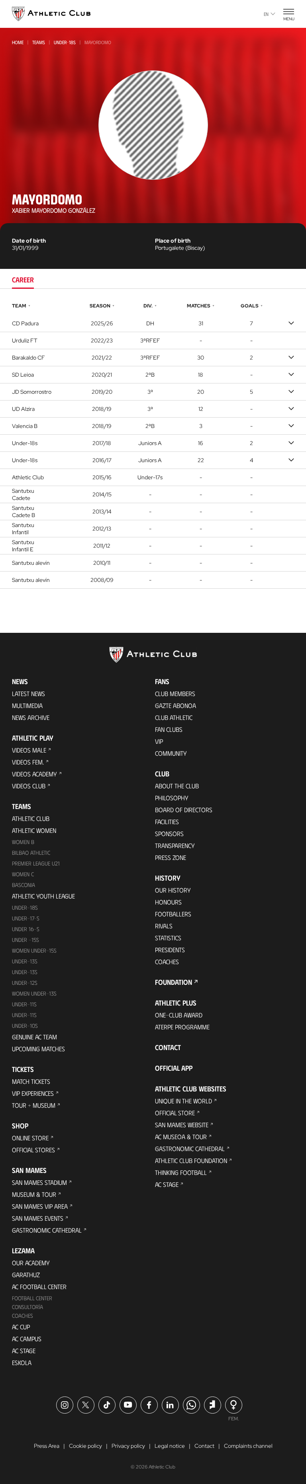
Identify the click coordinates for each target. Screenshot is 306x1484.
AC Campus (26, 1338)
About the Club (177, 786)
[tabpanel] (153, 445)
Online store (30, 1138)
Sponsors (169, 833)
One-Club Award (178, 1015)
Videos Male (29, 750)
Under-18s (65, 42)
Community (171, 753)
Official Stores (33, 1149)
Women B (23, 841)
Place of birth (172, 240)
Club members (175, 693)
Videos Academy (34, 774)
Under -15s (25, 939)
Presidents (170, 949)
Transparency (175, 845)
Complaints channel (248, 1445)
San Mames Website (181, 1124)
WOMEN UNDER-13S (34, 993)
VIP (159, 741)
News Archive (30, 717)
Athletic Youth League (43, 896)
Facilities (167, 821)
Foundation (173, 982)
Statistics (168, 937)
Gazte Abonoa (175, 705)
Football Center (32, 1298)
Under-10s (25, 1025)
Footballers (173, 914)
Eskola (21, 1362)
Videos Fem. (28, 762)
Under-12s (24, 982)
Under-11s (24, 1014)
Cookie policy (85, 1445)
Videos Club (28, 786)
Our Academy (31, 1262)
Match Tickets (31, 1081)
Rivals (164, 926)
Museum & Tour (34, 1194)
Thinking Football (181, 1172)
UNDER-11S (24, 1004)
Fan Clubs (168, 729)
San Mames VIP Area (40, 1206)
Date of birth (29, 240)
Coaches (22, 1315)
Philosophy (171, 797)
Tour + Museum (33, 1105)
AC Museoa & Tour (181, 1136)
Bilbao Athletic (31, 852)
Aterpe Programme (182, 1027)
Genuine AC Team (34, 1037)
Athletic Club (30, 818)
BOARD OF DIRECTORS (183, 809)
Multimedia (27, 705)
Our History (173, 890)
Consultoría (27, 1306)
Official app (173, 1068)
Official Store (175, 1112)
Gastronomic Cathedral (47, 1230)
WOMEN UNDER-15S (34, 950)
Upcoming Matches (38, 1048)
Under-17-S (25, 918)
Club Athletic (173, 717)
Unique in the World (183, 1101)
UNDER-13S (24, 972)
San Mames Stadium (39, 1182)
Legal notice (170, 1445)
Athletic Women (34, 830)
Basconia (23, 884)
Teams (38, 42)
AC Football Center (39, 1286)
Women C (23, 874)
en (266, 14)
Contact (168, 1047)
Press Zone (170, 857)
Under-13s (24, 961)
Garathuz (26, 1274)
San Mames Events (37, 1218)
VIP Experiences (33, 1093)
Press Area (46, 1445)
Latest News (28, 693)
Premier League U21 (36, 863)
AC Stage (23, 1350)
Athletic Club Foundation (191, 1160)
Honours (168, 902)
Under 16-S (25, 929)
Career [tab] (23, 279)
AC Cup (21, 1326)
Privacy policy (128, 1445)
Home (18, 42)
